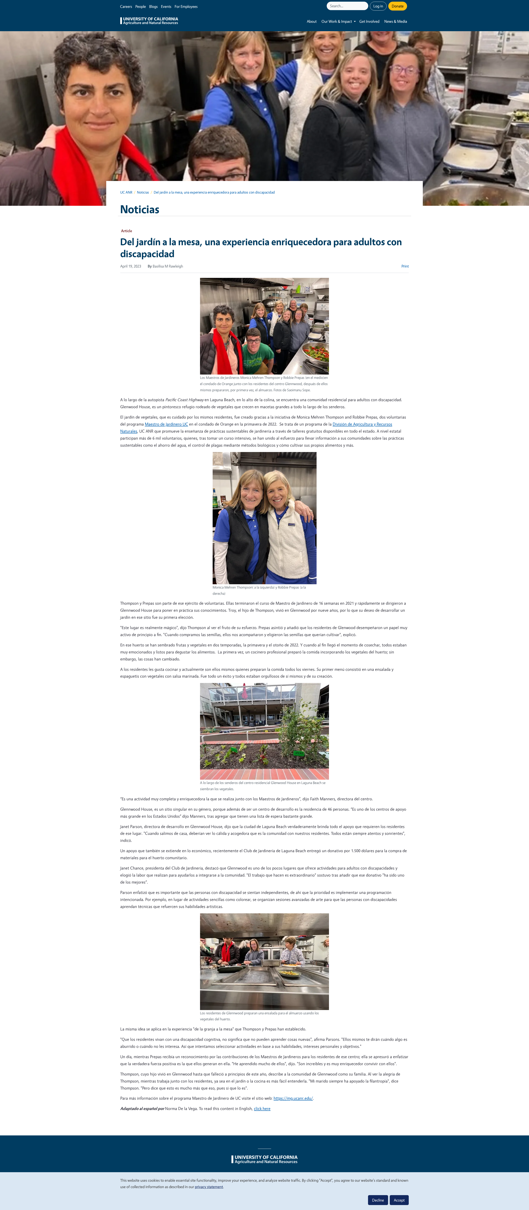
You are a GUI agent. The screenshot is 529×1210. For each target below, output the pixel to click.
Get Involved (369, 21)
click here (262, 1108)
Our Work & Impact (337, 21)
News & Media (395, 21)
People (140, 6)
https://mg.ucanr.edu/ (293, 1098)
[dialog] (264, 1191)
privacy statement (209, 1186)
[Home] (149, 21)
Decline (378, 1200)
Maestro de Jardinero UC (166, 424)
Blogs (153, 6)
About (312, 21)
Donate (398, 6)
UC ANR (126, 192)
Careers (126, 6)
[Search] (365, 6)
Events (166, 6)
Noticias (143, 192)
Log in (378, 6)
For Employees (186, 6)
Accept (399, 1200)
